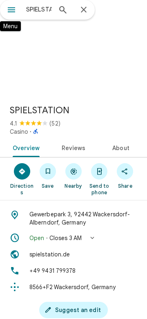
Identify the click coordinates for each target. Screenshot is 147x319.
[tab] (24, 147)
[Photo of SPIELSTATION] (73, 49)
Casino (19, 131)
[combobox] (38, 9)
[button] (73, 238)
